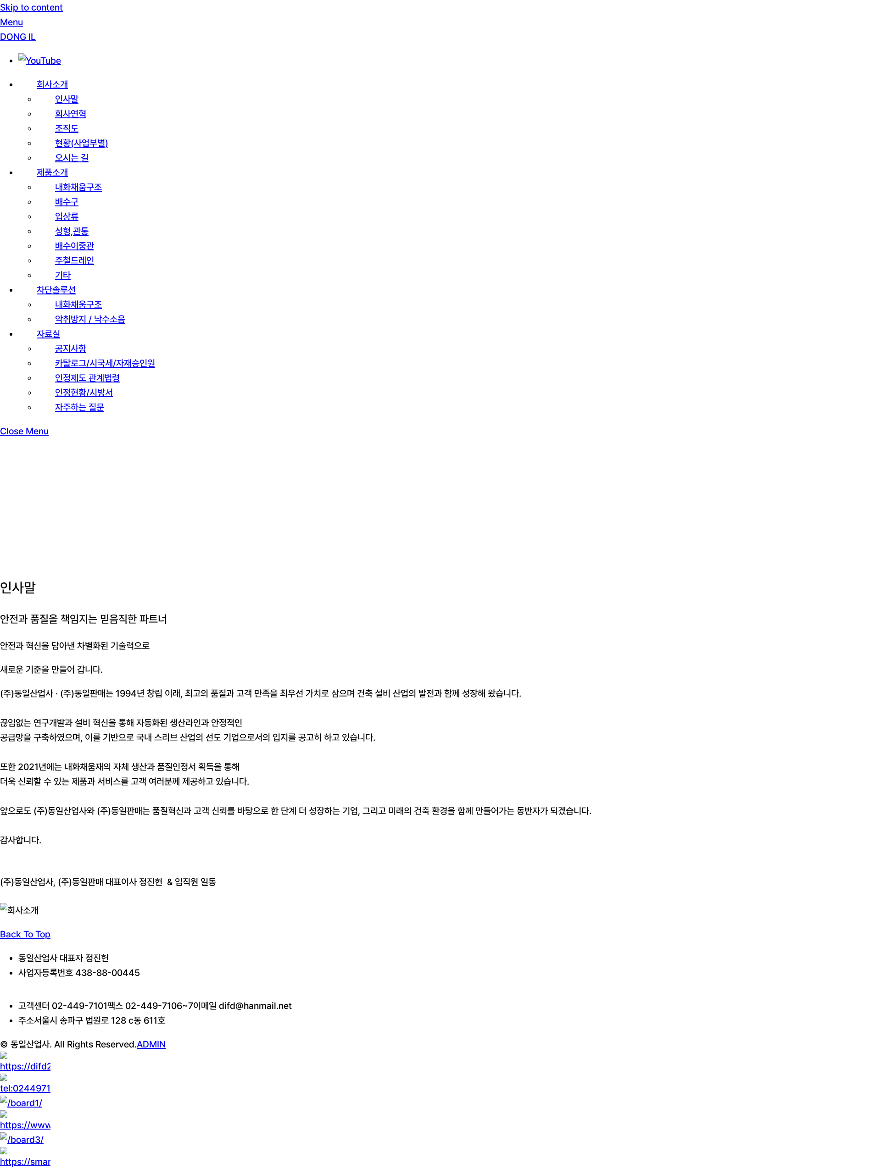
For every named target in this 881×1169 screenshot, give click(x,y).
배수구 (66, 201)
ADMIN (151, 1044)
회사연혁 (70, 113)
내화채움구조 (78, 187)
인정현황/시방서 (84, 392)
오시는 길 (72, 157)
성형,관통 (72, 231)
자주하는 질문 (79, 407)
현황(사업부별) (81, 143)
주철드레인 (74, 260)
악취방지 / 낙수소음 (90, 319)
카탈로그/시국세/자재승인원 (105, 363)
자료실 (48, 333)
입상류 (66, 216)
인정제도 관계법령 (87, 377)
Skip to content (31, 7)
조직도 (66, 128)
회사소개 (52, 84)
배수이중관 (74, 245)
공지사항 (70, 348)
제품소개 (52, 172)
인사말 (66, 99)
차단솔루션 (56, 289)
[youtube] (39, 60)
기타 (63, 275)
